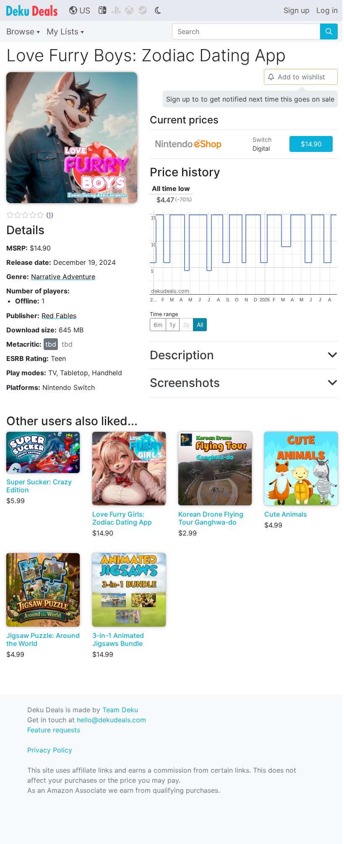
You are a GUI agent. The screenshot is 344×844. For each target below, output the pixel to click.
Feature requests (53, 730)
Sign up (297, 10)
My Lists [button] (64, 31)
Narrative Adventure (63, 276)
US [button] (79, 10)
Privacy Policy (49, 750)
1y (172, 324)
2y (186, 324)
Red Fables (59, 315)
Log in (327, 10)
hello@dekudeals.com (111, 720)
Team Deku (120, 710)
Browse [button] (21, 31)
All (200, 324)
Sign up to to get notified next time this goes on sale (250, 99)
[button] (29, 215)
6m (158, 324)
